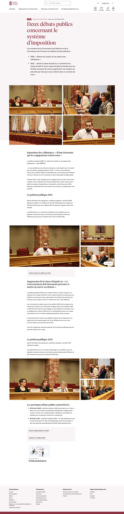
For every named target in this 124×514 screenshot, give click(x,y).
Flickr (91, 494)
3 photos (109, 263)
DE (112, 3)
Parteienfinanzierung (41, 498)
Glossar (11, 496)
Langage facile (105, 3)
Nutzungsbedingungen (41, 500)
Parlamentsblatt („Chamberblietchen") (72, 494)
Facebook (92, 492)
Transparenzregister (41, 492)
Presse (10, 498)
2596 (42, 161)
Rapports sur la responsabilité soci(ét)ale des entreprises (20, 504)
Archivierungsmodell (41, 496)
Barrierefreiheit (12, 502)
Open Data (38, 494)
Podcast (65, 496)
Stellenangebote (13, 494)
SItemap (38, 504)
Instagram (92, 496)
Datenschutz (39, 502)
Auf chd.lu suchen (54, 3)
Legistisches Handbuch (15, 507)
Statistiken (11, 500)
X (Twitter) (92, 498)
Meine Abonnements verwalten (70, 492)
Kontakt (11, 492)
